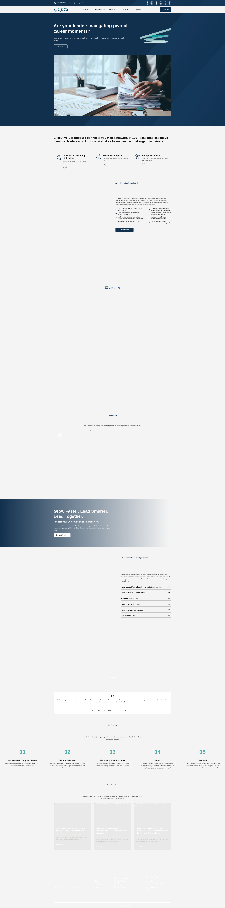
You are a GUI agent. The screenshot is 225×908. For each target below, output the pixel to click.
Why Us (85, 9)
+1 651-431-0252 (154, 877)
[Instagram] (169, 3)
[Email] (146, 882)
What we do (98, 9)
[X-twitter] (151, 3)
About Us (112, 9)
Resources (125, 9)
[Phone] (146, 876)
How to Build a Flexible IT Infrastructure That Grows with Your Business (111, 831)
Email (152, 881)
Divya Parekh (63, 834)
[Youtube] (165, 3)
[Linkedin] (156, 3)
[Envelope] (160, 3)
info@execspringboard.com (157, 883)
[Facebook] (147, 3)
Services (138, 9)
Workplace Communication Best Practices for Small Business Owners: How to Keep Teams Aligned (152, 831)
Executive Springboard (125, 905)
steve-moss (142, 836)
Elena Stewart (103, 836)
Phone (152, 875)
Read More (59, 844)
